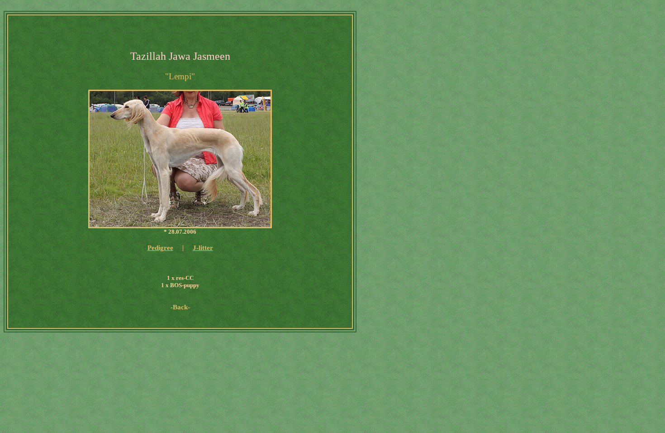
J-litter (203, 247)
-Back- (180, 307)
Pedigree (160, 247)
